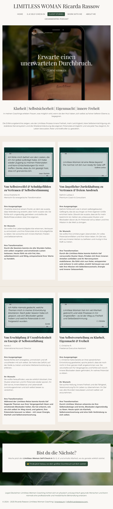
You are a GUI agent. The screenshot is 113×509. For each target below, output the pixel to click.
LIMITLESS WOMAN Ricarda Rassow (56, 6)
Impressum (60, 502)
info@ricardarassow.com (77, 502)
